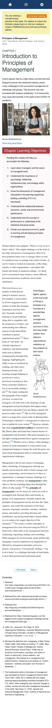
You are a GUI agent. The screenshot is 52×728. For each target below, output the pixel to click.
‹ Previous (21, 570)
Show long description (12, 143)
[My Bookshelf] (10, 4)
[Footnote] (21, 337)
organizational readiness (22, 427)
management (35, 480)
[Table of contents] (26, 4)
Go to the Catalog (36, 16)
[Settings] (42, 4)
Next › (34, 570)
